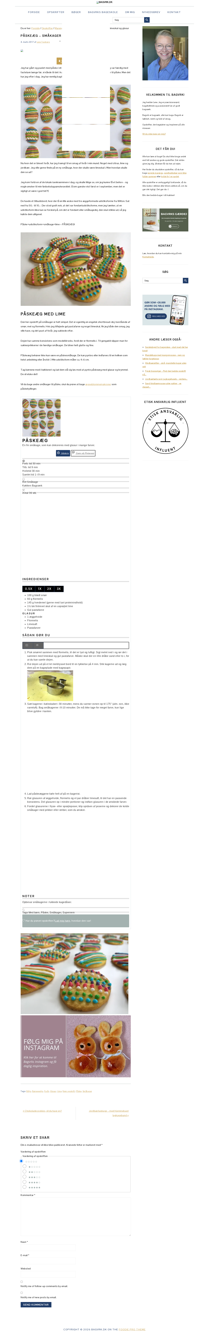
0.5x (28, 589)
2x (49, 589)
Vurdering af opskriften (33, 1151)
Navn (24, 1242)
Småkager (87, 1091)
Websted (26, 1268)
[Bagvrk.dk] (105, 2)
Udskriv (64, 453)
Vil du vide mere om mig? (154, 134)
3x (59, 589)
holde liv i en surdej (170, 176)
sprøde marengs (155, 173)
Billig (28, 1091)
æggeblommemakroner (98, 384)
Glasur (53, 1091)
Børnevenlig (37, 1091)
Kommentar (28, 1195)
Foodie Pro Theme (132, 1329)
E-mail (25, 1255)
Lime (59, 1091)
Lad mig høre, (63, 920)
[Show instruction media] (28, 645)
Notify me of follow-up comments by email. (44, 1286)
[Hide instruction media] (38, 645)
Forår (46, 1091)
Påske (79, 1091)
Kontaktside (148, 257)
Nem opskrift (69, 1091)
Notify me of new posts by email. (38, 1297)
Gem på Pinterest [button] (84, 453)
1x (40, 589)
